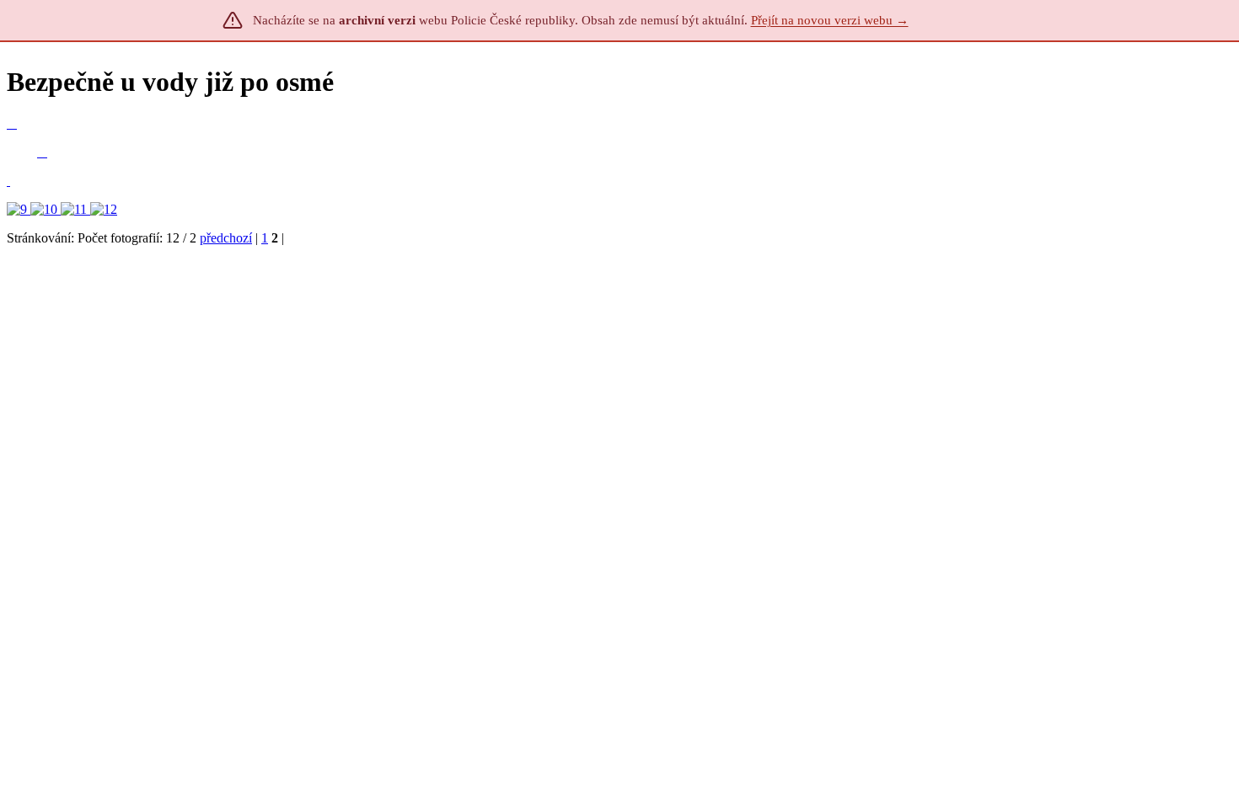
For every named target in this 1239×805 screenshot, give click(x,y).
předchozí (226, 238)
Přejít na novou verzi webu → (830, 20)
